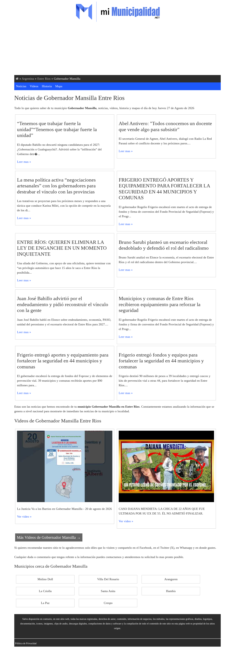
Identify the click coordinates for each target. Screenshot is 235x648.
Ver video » (24, 516)
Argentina (28, 78)
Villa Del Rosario (108, 579)
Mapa (58, 86)
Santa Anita (108, 591)
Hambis (171, 591)
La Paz (45, 603)
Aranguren (171, 579)
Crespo (108, 603)
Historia (47, 86)
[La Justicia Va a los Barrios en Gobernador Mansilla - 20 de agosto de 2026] (64, 501)
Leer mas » (24, 161)
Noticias (21, 86)
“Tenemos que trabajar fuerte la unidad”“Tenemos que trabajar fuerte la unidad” (57, 129)
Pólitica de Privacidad (25, 643)
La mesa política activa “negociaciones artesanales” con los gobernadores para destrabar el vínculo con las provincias (56, 185)
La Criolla (45, 591)
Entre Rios (44, 78)
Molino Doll (45, 579)
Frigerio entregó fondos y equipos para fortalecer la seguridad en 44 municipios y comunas (161, 360)
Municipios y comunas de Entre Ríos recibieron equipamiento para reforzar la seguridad (159, 304)
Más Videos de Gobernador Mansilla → (49, 537)
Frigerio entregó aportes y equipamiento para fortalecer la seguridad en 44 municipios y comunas (62, 360)
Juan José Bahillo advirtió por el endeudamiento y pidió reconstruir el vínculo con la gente (62, 304)
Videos (34, 86)
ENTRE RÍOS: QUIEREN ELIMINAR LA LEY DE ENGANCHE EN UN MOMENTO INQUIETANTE (62, 248)
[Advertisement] (117, 49)
